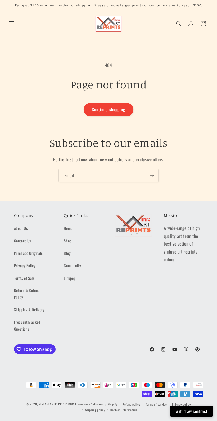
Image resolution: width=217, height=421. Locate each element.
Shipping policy (95, 409)
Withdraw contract (191, 411)
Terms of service (156, 404)
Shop (68, 240)
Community (72, 265)
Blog (67, 253)
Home (68, 228)
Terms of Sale (24, 278)
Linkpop (70, 278)
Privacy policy (181, 404)
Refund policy (132, 404)
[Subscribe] (152, 175)
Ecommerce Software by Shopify (96, 404)
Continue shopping (108, 109)
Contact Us (22, 240)
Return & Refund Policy (26, 293)
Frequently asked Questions (27, 325)
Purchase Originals (28, 253)
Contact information (123, 409)
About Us (21, 228)
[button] (12, 23)
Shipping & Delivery (29, 309)
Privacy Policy (25, 265)
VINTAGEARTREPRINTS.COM (56, 404)
